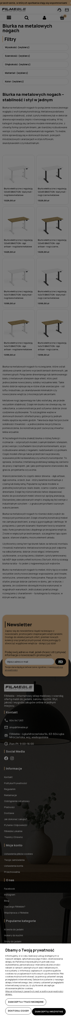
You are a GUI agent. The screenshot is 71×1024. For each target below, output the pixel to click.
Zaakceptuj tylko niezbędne (26, 1001)
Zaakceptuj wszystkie (49, 1011)
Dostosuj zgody (18, 1010)
